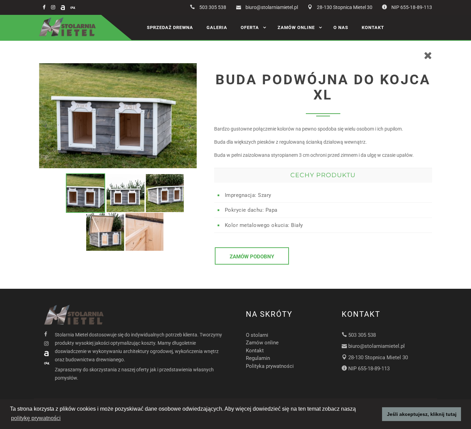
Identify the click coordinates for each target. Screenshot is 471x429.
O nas (340, 27)
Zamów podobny (252, 257)
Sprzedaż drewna (170, 27)
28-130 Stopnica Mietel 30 (344, 7)
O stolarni (257, 335)
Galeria (217, 27)
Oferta (250, 27)
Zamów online (296, 27)
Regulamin (258, 358)
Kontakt (373, 27)
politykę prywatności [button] (36, 418)
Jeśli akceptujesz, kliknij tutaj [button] (422, 414)
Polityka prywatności (270, 366)
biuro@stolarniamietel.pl (271, 7)
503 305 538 (212, 7)
